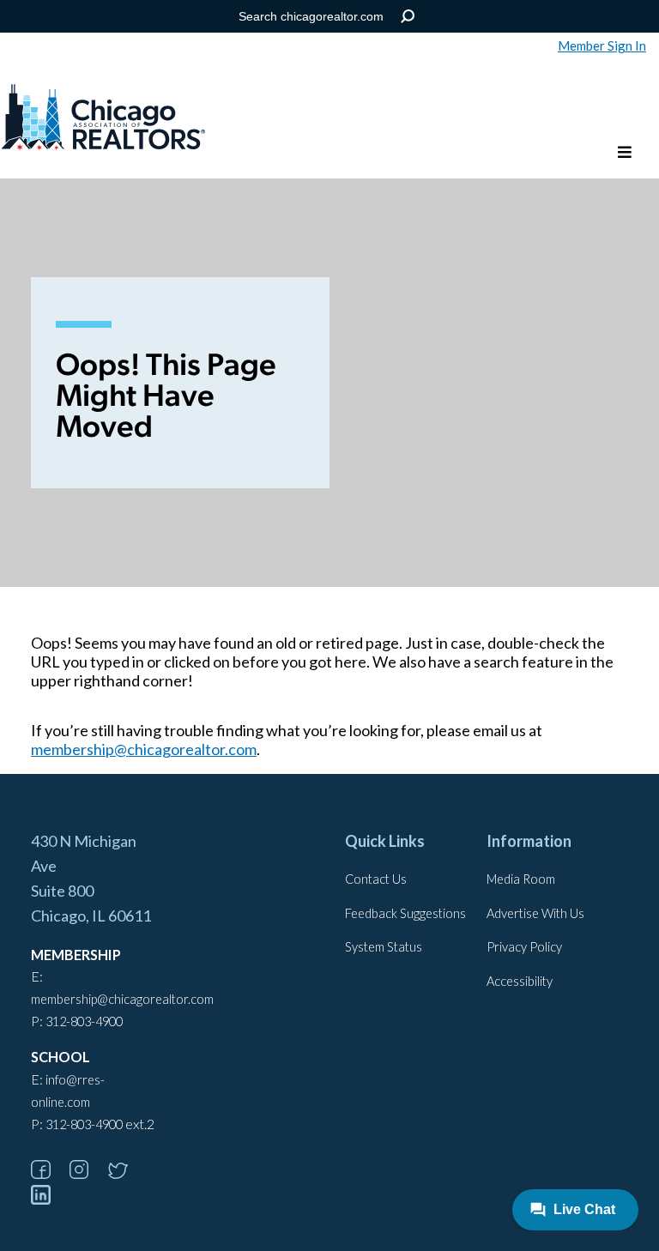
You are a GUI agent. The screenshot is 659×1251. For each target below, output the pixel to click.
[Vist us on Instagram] (88, 1173)
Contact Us (376, 879)
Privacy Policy (524, 947)
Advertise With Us (535, 913)
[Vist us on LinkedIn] (49, 1199)
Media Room (521, 879)
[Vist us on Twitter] (126, 1173)
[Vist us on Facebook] (49, 1173)
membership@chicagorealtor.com (144, 749)
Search (408, 17)
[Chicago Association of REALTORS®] (103, 119)
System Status (383, 947)
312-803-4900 (84, 1021)
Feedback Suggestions (405, 913)
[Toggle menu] (625, 153)
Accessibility (520, 981)
